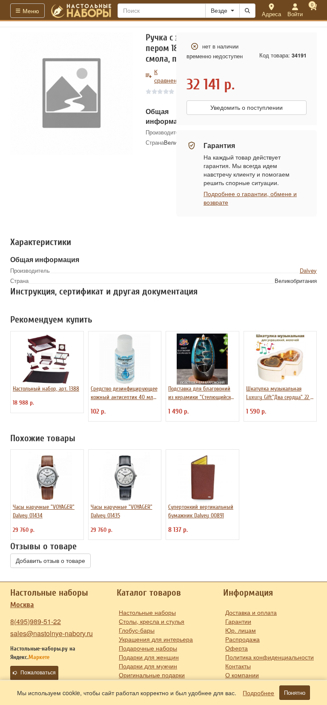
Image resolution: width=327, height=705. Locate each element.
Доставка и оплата (251, 612)
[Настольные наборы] (81, 10)
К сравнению (169, 75)
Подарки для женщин (149, 657)
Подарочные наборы (148, 648)
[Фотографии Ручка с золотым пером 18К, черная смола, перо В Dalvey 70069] (71, 93)
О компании (242, 675)
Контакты (238, 666)
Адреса (271, 14)
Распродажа (242, 639)
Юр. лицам (240, 630)
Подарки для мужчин (148, 666)
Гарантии (238, 621)
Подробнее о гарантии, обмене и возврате (250, 197)
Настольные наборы (147, 612)
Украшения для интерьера (156, 639)
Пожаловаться (38, 673)
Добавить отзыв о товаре (50, 560)
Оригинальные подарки (152, 675)
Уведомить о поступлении (246, 107)
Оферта (236, 648)
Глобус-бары (137, 630)
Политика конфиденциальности (269, 657)
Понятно (294, 692)
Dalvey (308, 270)
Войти (295, 14)
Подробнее (258, 692)
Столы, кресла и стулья (151, 621)
